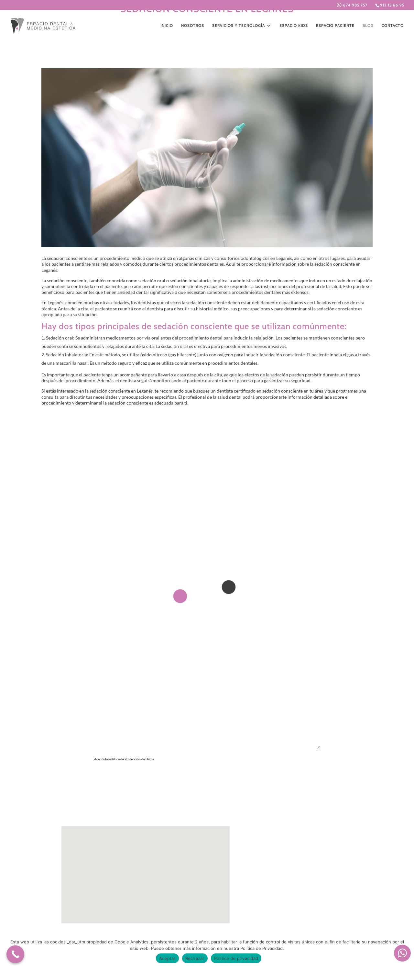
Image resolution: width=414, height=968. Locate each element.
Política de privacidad (236, 958)
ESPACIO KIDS (293, 25)
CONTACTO (393, 25)
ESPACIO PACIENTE (335, 25)
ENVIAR (301, 781)
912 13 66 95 (392, 5)
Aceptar (167, 958)
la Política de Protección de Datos (163, 766)
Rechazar (194, 958)
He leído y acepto (147, 766)
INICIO (166, 25)
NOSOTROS (192, 25)
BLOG (368, 25)
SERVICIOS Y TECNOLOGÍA (238, 25)
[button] (145, 869)
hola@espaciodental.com (294, 868)
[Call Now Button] (15, 954)
